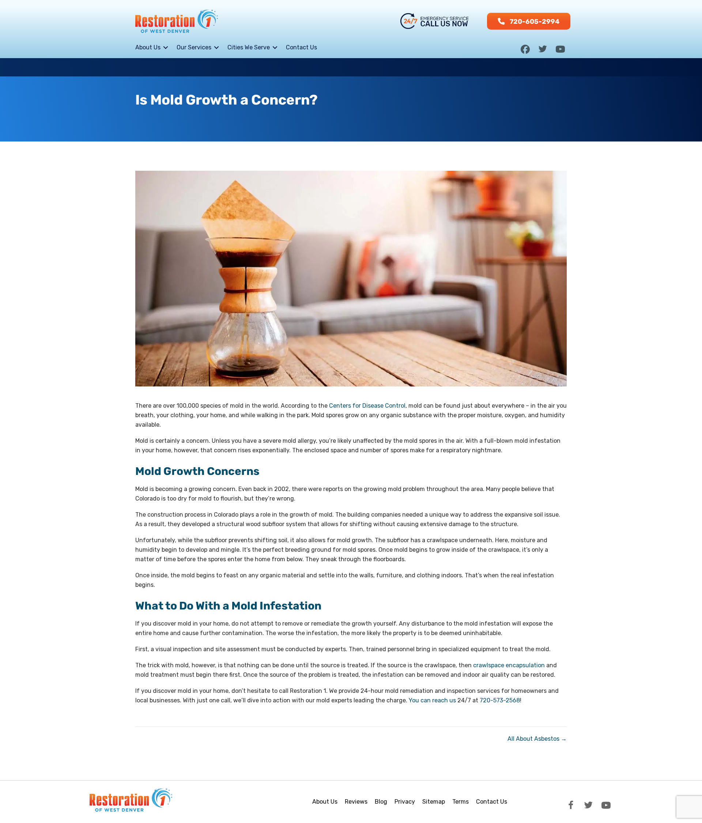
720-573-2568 (500, 700)
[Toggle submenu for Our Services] (216, 47)
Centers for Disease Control (367, 405)
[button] (528, 21)
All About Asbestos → (537, 738)
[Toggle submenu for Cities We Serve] (275, 47)
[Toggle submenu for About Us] (165, 47)
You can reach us (432, 700)
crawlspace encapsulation (509, 665)
